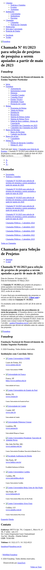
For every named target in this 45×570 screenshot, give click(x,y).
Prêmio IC (10, 141)
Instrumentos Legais (18, 91)
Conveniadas (15, 14)
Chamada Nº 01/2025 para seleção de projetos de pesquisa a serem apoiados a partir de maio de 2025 (21, 216)
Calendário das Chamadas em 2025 (24, 125)
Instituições (10, 12)
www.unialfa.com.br (13, 510)
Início (8, 84)
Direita (11, 519)
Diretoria (14, 93)
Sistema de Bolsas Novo (20, 119)
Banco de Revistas (13, 130)
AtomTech (21, 563)
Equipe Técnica (16, 99)
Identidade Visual (17, 102)
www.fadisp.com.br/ (13, 462)
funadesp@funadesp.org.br (11, 546)
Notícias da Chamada (19, 25)
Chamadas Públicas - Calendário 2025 (20, 227)
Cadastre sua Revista (18, 134)
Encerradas (10, 174)
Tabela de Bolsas (17, 110)
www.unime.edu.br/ (13, 365)
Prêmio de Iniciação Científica (22, 143)
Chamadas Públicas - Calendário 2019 (20, 239)
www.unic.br (11, 412)
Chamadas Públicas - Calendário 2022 (20, 235)
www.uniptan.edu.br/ (14, 446)
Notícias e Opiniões (18, 5)
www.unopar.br (12, 428)
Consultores (15, 138)
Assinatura (15, 9)
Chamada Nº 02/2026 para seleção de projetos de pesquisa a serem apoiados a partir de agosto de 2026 (21, 183)
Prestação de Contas (18, 104)
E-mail (8, 262)
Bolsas (8, 106)
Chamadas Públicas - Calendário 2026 (20, 231)
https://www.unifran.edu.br (16, 381)
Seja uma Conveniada (14, 29)
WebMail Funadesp (10, 555)
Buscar (27, 156)
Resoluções (15, 115)
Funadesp (9, 86)
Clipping (9, 3)
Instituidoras (15, 16)
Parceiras (14, 18)
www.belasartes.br (13, 494)
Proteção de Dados (13, 31)
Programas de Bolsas (18, 108)
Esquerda (4, 519)
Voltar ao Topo (36, 567)
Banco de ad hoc (12, 136)
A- (7, 160)
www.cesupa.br (12, 396)
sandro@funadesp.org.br (18, 323)
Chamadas (10, 20)
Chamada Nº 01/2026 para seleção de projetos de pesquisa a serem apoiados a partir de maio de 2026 (21, 191)
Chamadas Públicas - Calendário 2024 (20, 223)
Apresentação (16, 89)
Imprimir (9, 260)
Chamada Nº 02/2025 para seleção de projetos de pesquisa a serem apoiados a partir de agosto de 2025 (21, 208)
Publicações (10, 27)
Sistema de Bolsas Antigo (20, 117)
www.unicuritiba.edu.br (15, 478)
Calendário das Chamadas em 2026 (24, 128)
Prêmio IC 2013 (17, 145)
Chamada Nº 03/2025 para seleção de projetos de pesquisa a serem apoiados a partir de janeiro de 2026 (21, 200)
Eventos (14, 7)
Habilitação (15, 112)
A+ (7, 164)
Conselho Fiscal (17, 97)
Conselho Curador (17, 95)
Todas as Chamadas (8, 243)
